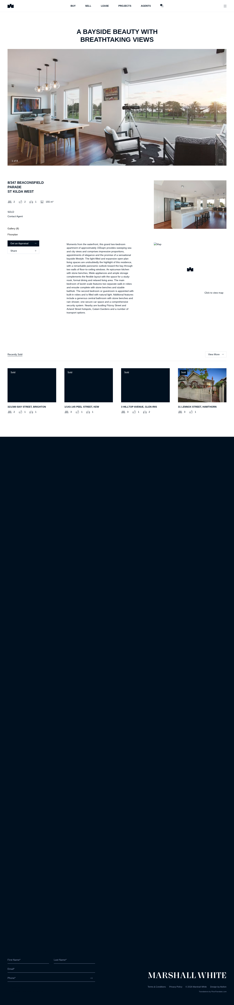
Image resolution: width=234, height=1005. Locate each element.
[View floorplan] (220, 161)
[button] (190, 270)
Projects (124, 5)
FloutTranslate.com (218, 991)
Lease (105, 5)
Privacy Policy (175, 987)
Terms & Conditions (157, 987)
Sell (88, 5)
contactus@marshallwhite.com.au (26, 991)
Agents (146, 5)
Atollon (223, 987)
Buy (73, 5)
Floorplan (13, 234)
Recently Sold (15, 354)
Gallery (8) (13, 228)
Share (13, 250)
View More (214, 354)
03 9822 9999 (15, 987)
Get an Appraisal (19, 243)
